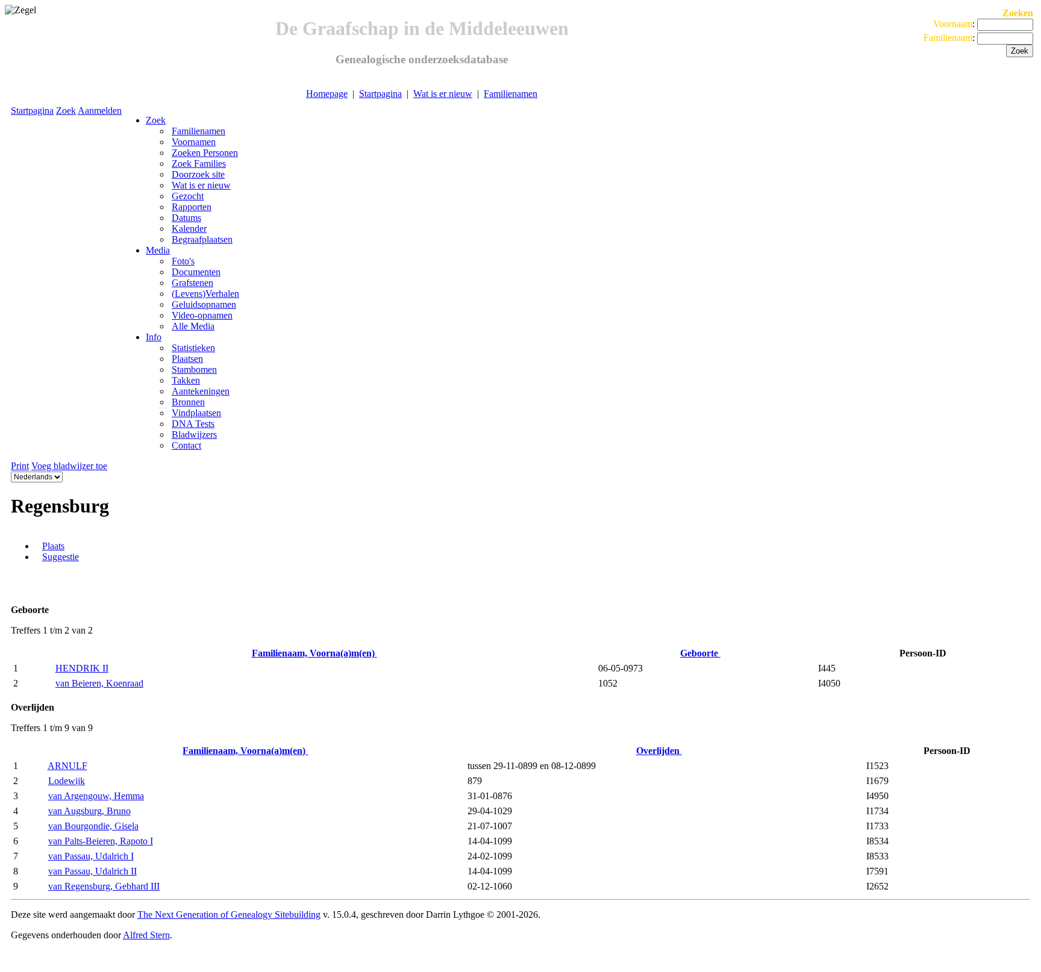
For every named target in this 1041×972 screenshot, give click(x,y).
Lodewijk (66, 781)
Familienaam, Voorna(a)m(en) (314, 653)
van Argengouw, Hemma (96, 796)
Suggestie (60, 557)
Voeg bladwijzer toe (69, 466)
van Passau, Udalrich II (92, 871)
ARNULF (67, 766)
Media (158, 250)
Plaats (53, 546)
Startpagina (380, 94)
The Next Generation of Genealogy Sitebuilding (228, 914)
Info (153, 337)
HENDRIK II (81, 668)
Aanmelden (100, 110)
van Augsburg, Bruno (89, 811)
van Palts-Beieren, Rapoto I (100, 841)
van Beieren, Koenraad (99, 683)
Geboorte (700, 653)
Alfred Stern (146, 935)
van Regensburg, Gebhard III (104, 886)
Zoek (66, 110)
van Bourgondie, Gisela (93, 826)
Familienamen (510, 94)
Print (20, 466)
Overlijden (659, 751)
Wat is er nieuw (442, 94)
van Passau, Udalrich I (91, 856)
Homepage (327, 94)
